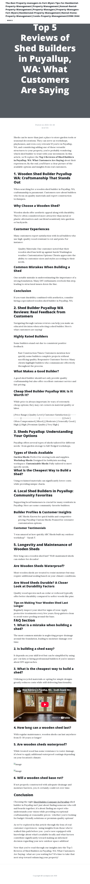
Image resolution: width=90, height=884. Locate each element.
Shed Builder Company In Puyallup (51, 801)
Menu (9, 20)
